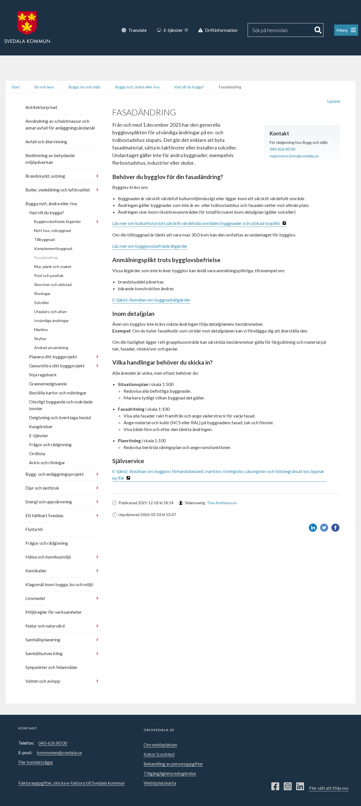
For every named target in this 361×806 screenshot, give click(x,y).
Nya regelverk (43, 374)
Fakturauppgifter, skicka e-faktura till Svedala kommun (71, 782)
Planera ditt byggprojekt (53, 356)
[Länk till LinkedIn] (300, 786)
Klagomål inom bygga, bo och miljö (59, 584)
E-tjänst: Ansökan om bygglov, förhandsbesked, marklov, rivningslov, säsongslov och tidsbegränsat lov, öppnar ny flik (218, 474)
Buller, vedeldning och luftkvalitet (57, 189)
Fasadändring (46, 257)
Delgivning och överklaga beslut (60, 417)
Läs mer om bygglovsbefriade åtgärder (150, 246)
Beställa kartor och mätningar (58, 392)
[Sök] (318, 30)
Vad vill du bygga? (189, 87)
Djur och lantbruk (42, 487)
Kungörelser (41, 426)
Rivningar (42, 293)
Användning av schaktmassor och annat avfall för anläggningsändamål (60, 124)
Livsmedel (35, 598)
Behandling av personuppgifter (173, 763)
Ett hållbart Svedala (44, 515)
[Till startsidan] (27, 26)
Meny (342, 30)
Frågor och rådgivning (50, 444)
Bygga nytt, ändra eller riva (137, 87)
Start (16, 87)
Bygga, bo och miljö (84, 87)
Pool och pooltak (48, 275)
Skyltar (40, 338)
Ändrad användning (51, 347)
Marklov (41, 329)
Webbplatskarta (160, 782)
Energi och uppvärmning (48, 501)
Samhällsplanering (42, 639)
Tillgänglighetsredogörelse (170, 773)
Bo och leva (44, 87)
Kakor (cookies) (159, 754)
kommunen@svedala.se (59, 752)
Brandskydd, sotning (45, 175)
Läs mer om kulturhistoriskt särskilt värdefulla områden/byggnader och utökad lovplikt (196, 223)
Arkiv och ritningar (47, 462)
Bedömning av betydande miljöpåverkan (50, 159)
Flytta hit (34, 529)
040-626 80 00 (282, 149)
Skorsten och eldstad (53, 284)
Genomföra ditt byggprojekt (57, 365)
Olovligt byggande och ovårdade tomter (61, 405)
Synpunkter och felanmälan (51, 667)
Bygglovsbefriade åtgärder (57, 221)
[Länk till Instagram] (287, 786)
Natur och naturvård (45, 625)
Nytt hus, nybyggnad (52, 230)
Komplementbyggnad (53, 248)
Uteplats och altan (50, 311)
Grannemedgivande (48, 383)
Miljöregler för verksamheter (53, 612)
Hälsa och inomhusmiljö (48, 556)
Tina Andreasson (222, 502)
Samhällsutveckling (44, 653)
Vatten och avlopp (42, 681)
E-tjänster (38, 435)
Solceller (41, 302)
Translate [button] (137, 30)
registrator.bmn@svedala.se (294, 155)
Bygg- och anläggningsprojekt (54, 474)
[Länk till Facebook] (275, 786)
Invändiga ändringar (51, 320)
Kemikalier (36, 570)
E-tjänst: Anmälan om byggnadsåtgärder (151, 299)
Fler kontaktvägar (35, 762)
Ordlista (37, 453)
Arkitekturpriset (41, 107)
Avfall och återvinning (46, 141)
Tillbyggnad (44, 239)
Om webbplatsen (160, 744)
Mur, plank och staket (53, 266)
